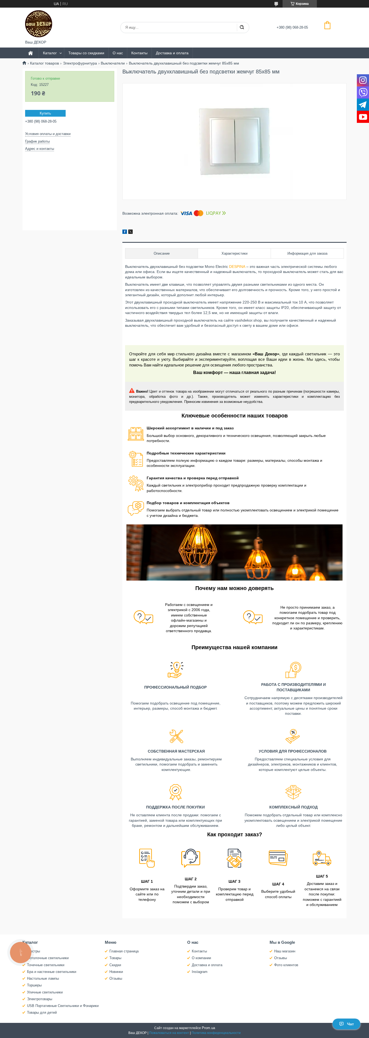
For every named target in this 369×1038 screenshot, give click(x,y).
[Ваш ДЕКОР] (38, 23)
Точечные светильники (45, 965)
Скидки (115, 965)
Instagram (199, 972)
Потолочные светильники (48, 958)
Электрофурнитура (80, 63)
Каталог (50, 53)
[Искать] (242, 27)
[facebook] (124, 232)
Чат (350, 1024)
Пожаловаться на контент (169, 1033)
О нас (118, 53)
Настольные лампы (43, 978)
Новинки (116, 972)
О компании (201, 958)
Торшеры (34, 985)
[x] (130, 232)
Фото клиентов (286, 965)
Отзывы (115, 978)
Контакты (139, 53)
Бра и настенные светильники (51, 972)
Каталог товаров (44, 63)
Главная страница (124, 951)
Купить (45, 113)
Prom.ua (208, 1028)
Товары (115, 958)
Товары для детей (42, 1012)
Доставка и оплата (172, 53)
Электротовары (39, 999)
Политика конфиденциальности (216, 1033)
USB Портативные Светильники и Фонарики (63, 1006)
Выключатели (113, 63)
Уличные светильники (45, 992)
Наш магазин (284, 951)
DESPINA (237, 266)
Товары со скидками (86, 53)
